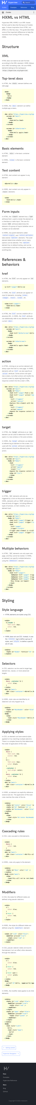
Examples (13, 7)
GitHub (5, 1091)
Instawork (24, 1101)
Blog (4, 1088)
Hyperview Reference (10, 1080)
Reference (24, 7)
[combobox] (28, 2)
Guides (4, 7)
